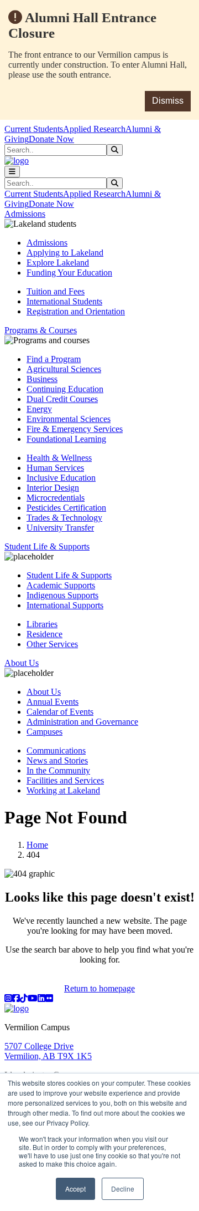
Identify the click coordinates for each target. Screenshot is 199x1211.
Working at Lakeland (63, 790)
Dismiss (168, 100)
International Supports (65, 605)
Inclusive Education (61, 477)
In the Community (58, 770)
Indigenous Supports (62, 595)
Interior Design (53, 487)
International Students (64, 301)
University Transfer (60, 527)
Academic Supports (61, 585)
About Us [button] (21, 663)
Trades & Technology (64, 517)
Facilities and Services (65, 780)
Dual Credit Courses (62, 399)
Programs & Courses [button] (40, 330)
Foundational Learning (66, 439)
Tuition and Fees (56, 291)
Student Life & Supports (69, 575)
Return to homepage (99, 988)
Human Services (55, 467)
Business (42, 379)
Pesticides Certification (66, 507)
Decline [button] (122, 1188)
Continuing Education (65, 389)
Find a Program (54, 359)
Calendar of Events (60, 711)
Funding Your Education (69, 272)
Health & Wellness (59, 457)
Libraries (42, 624)
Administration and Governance (82, 721)
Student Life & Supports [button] (47, 546)
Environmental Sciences (69, 419)
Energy (39, 409)
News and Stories (57, 760)
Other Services (52, 644)
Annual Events (52, 701)
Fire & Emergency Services (75, 429)
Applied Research (94, 129)
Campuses (44, 731)
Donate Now (51, 139)
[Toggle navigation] (12, 171)
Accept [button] (75, 1188)
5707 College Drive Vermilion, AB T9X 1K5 (48, 1051)
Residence (44, 634)
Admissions (47, 242)
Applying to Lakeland (65, 252)
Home (37, 844)
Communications (56, 750)
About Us (44, 691)
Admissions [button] (24, 213)
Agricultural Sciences (64, 369)
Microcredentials (56, 497)
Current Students (33, 129)
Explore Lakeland (58, 262)
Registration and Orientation (76, 311)
